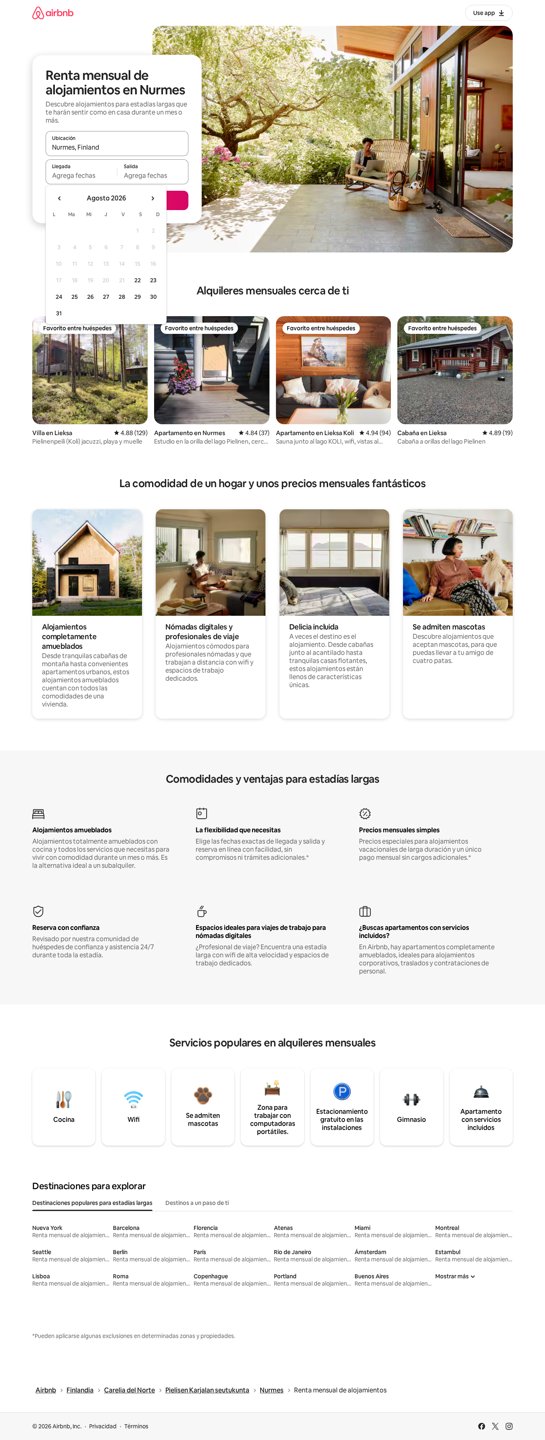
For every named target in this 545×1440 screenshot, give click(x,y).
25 (74, 296)
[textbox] (81, 175)
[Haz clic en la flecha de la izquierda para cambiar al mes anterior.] (59, 198)
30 (153, 296)
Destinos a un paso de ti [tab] (197, 1203)
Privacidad (103, 1426)
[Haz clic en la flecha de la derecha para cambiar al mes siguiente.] (152, 198)
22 (137, 280)
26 (90, 296)
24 (59, 296)
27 (106, 296)
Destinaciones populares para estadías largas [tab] (92, 1203)
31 (59, 313)
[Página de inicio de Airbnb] (52, 12)
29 (137, 296)
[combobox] (117, 147)
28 (122, 296)
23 (153, 280)
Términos (136, 1426)
